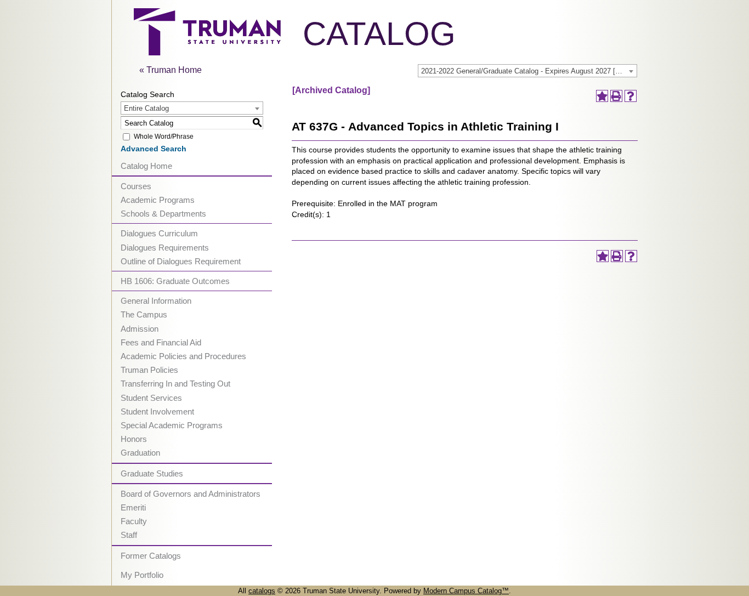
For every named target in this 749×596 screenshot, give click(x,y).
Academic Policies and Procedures (183, 356)
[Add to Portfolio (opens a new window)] (602, 96)
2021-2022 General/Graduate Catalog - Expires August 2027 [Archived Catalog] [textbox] (529, 71)
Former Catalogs (151, 555)
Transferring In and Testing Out (175, 383)
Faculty (134, 521)
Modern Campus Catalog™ (466, 591)
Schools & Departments (163, 213)
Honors (134, 439)
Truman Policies (149, 369)
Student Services (151, 397)
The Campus (144, 314)
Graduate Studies (152, 473)
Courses (136, 186)
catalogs (261, 591)
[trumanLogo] (207, 52)
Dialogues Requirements (165, 247)
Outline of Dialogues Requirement (181, 261)
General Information (156, 300)
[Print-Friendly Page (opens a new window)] (616, 96)
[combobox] (527, 70)
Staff (129, 535)
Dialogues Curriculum (159, 233)
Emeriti (133, 507)
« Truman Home (170, 70)
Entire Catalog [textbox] (146, 108)
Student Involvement (157, 411)
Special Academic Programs (172, 425)
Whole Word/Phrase (164, 136)
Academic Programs (158, 200)
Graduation (140, 452)
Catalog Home (146, 166)
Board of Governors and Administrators (190, 493)
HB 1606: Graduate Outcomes (175, 281)
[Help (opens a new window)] (631, 96)
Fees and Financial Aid (161, 342)
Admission (139, 328)
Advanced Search (153, 148)
